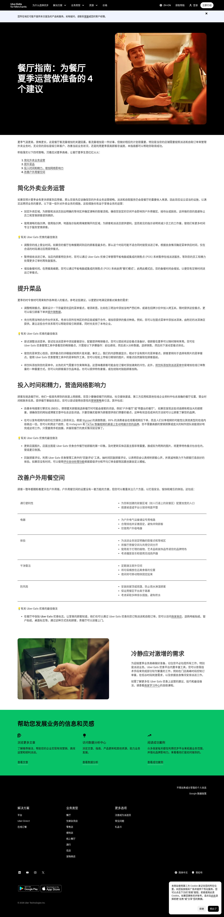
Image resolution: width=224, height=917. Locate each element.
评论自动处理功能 (73, 461)
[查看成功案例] (149, 735)
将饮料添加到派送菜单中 (169, 365)
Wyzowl (87, 420)
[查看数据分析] (84, 735)
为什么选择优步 (40, 5)
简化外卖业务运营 (34, 160)
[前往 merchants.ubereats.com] (18, 5)
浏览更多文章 (26, 742)
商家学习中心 (152, 685)
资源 (91, 5)
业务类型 (75, 5)
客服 (86, 16)
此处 (213, 895)
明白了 (213, 908)
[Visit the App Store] (51, 889)
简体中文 (183, 872)
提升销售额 (54, 312)
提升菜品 (29, 164)
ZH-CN (167, 5)
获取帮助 (180, 5)
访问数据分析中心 (94, 742)
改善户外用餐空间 (34, 172)
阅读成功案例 (156, 742)
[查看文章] (19, 735)
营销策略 (96, 400)
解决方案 (57, 5)
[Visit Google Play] (28, 888)
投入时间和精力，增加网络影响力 (43, 168)
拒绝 (201, 908)
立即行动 (207, 5)
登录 (195, 5)
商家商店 (176, 616)
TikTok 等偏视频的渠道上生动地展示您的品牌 (112, 424)
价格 (105, 5)
